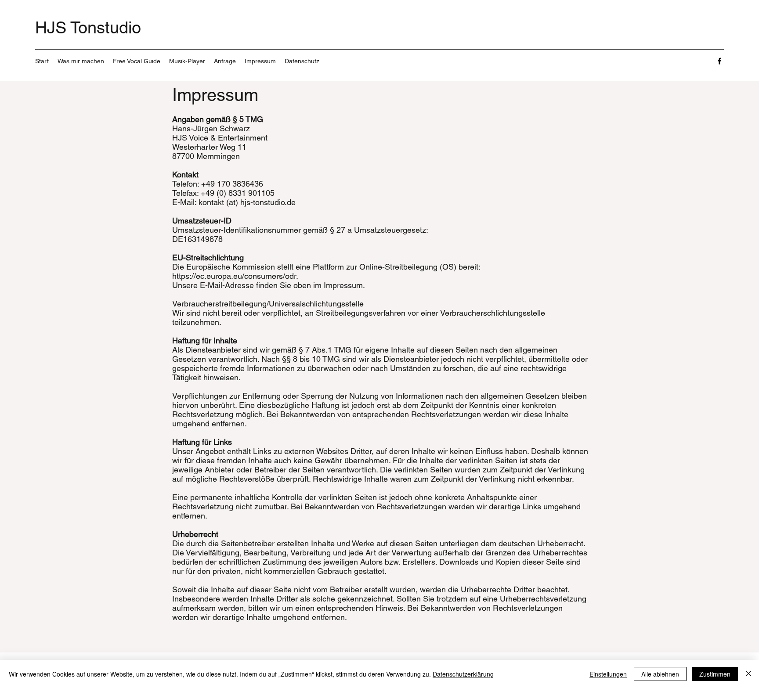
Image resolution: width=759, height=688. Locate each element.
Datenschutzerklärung (463, 674)
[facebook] (719, 61)
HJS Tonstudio (88, 27)
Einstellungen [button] (608, 674)
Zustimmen (714, 674)
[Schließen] (748, 674)
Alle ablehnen (660, 674)
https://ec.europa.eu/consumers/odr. (235, 276)
